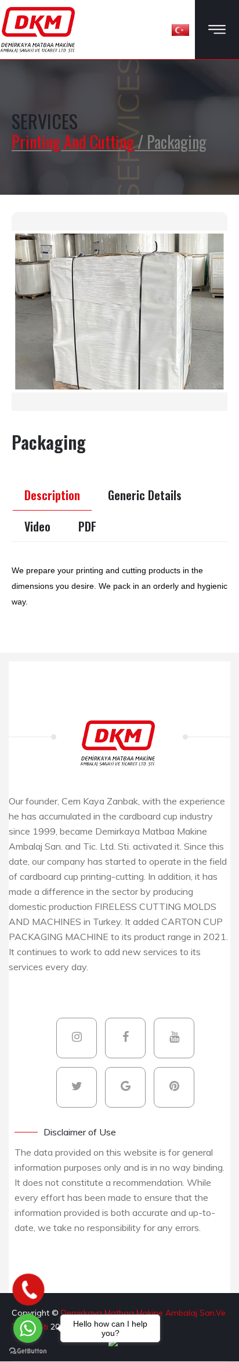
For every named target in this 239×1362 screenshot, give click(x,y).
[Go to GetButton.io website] (27, 1350)
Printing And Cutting (74, 142)
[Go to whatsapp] (27, 1328)
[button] (180, 29)
